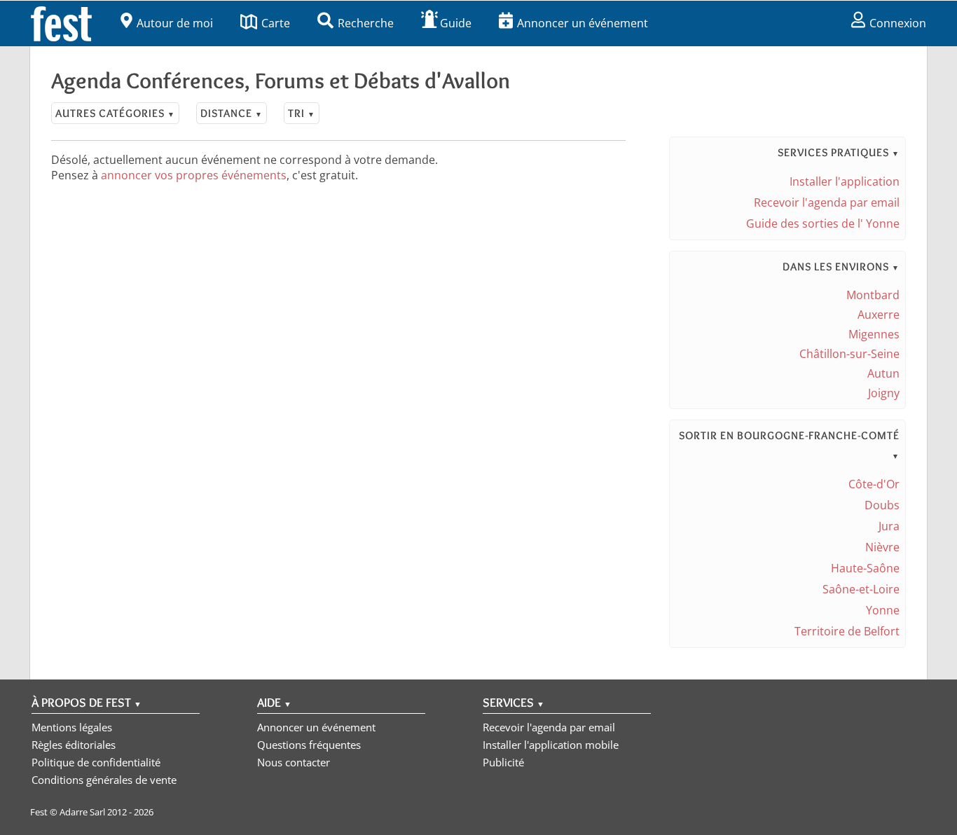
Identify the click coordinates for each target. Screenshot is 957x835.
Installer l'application (845, 181)
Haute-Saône (865, 568)
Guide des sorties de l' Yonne (823, 223)
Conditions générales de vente (104, 780)
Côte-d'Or (874, 484)
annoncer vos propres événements (194, 175)
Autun (883, 373)
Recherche (366, 23)
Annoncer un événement (582, 23)
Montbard (873, 295)
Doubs (882, 505)
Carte (275, 23)
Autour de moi (175, 23)
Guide (455, 23)
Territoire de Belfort (847, 631)
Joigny (884, 393)
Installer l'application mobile (551, 745)
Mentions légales (72, 727)
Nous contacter (293, 762)
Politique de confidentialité (96, 762)
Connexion (897, 23)
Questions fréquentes (309, 745)
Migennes (874, 334)
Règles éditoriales (74, 745)
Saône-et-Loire (861, 589)
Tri (301, 113)
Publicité (503, 762)
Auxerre (879, 314)
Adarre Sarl (82, 812)
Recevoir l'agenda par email (827, 202)
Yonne (883, 610)
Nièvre (882, 547)
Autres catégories (115, 113)
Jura (889, 526)
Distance (231, 113)
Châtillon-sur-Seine (849, 353)
